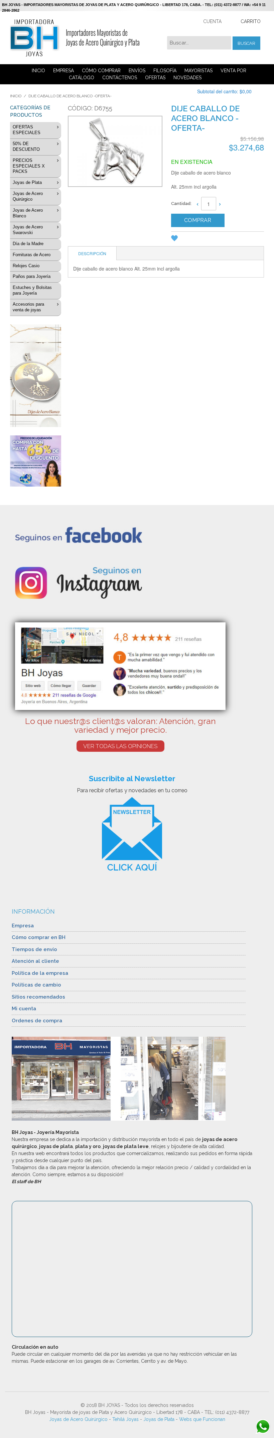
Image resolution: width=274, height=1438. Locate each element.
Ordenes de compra (37, 1021)
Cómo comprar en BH (38, 937)
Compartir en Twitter (216, 239)
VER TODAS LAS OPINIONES (120, 746)
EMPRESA (63, 70)
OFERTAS (155, 77)
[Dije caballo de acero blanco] (114, 152)
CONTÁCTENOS (119, 77)
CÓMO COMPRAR (101, 70)
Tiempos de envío (34, 949)
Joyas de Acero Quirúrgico (78, 1419)
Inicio (15, 96)
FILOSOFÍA (164, 70)
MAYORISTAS (198, 70)
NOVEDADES (187, 77)
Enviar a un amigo (189, 239)
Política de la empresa (40, 973)
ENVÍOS (137, 70)
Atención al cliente (35, 961)
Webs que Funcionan (202, 1419)
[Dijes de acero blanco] (35, 375)
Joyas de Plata (158, 1419)
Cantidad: (181, 203)
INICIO (38, 70)
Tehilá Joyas (125, 1419)
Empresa (23, 926)
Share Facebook (202, 239)
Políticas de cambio (36, 985)
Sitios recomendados (38, 997)
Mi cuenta (24, 1009)
